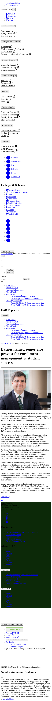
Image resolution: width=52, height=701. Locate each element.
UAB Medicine (7, 146)
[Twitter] (8, 225)
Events (4, 101)
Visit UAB (5, 31)
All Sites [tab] (10, 272)
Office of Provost (8, 112)
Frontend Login (17, 646)
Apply (8, 551)
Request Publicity (12, 537)
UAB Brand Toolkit (13, 535)
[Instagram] (8, 229)
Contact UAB (12, 633)
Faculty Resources (9, 117)
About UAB (6, 589)
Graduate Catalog (8, 67)
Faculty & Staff (7, 107)
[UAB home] (26, 249)
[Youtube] (8, 232)
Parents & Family (8, 76)
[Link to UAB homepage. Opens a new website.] (22, 613)
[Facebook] (8, 221)
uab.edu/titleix (8, 699)
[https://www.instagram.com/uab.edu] (6, 518)
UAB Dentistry (7, 149)
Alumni (4, 91)
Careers (9, 562)
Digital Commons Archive (16, 541)
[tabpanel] (26, 278)
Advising (5, 46)
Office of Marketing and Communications (22, 532)
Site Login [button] (10, 642)
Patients (5, 141)
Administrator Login (18, 644)
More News (10, 294)
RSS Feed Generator (14, 539)
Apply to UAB (7, 33)
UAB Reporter (7, 254)
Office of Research (9, 130)
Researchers (6, 125)
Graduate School (8, 65)
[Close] (14, 9)
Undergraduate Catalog (11, 49)
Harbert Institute (8, 133)
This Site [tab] (10, 270)
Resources (5, 83)
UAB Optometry (8, 151)
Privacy (10, 635)
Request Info (6, 36)
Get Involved (6, 96)
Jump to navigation (13, 3)
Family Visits (7, 85)
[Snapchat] (8, 236)
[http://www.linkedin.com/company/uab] (6, 516)
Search (3, 277)
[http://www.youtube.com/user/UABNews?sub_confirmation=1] (7, 522)
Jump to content (12, 5)
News (8, 558)
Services (4, 80)
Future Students (8, 26)
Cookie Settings (14, 630)
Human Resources (9, 115)
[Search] (2, 256)
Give (8, 556)
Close (4, 315)
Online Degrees (8, 70)
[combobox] (12, 279)
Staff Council (7, 120)
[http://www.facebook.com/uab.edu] (6, 514)
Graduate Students (9, 60)
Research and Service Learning (14, 54)
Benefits (4, 99)
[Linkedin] (8, 240)
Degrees (9, 554)
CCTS (4, 135)
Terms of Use (12, 637)
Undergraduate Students (10, 42)
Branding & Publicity (14, 301)
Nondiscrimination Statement (12, 624)
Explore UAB (6, 251)
